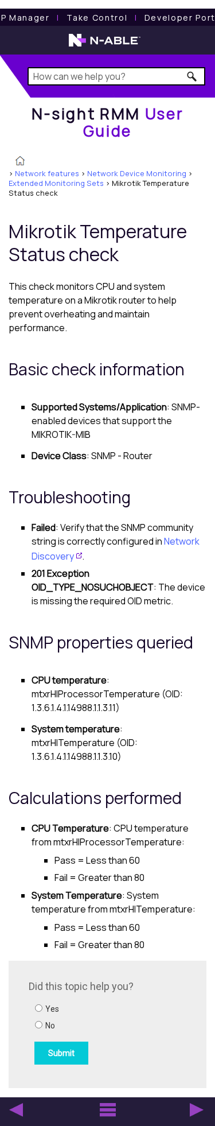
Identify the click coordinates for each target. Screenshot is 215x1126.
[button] (192, 76)
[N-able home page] (104, 45)
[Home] (20, 162)
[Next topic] (196, 1110)
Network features (47, 173)
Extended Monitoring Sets (56, 183)
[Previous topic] (16, 1110)
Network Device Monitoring (136, 173)
